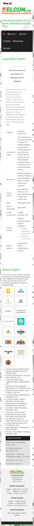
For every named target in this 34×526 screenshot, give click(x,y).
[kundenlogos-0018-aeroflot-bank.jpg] (8, 321)
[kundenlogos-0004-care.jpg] (8, 290)
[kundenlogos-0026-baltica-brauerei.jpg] (21, 342)
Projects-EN (17, 67)
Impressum (24, 523)
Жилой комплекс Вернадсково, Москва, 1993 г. (16, 443)
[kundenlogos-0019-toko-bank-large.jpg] (21, 321)
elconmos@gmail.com (20, 505)
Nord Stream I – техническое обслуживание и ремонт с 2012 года (18, 455)
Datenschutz (16, 523)
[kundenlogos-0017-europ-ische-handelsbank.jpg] (21, 311)
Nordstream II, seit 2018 (13, 464)
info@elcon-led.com (20, 493)
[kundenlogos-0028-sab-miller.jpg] (21, 352)
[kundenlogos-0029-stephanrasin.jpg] (8, 362)
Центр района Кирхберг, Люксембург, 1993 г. (14, 449)
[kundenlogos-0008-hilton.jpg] (21, 301)
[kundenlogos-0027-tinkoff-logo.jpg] (8, 352)
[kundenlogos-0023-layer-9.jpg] (8, 331)
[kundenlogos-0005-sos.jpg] (21, 290)
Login (30, 523)
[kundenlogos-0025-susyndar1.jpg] (8, 342)
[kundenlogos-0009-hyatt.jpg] (8, 311)
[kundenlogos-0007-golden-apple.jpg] (8, 301)
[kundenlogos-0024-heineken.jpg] (21, 331)
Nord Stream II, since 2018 (14, 460)
